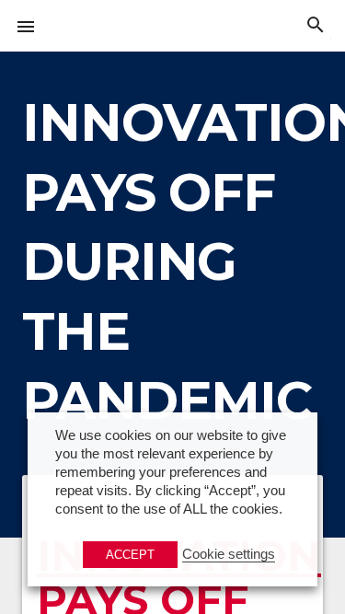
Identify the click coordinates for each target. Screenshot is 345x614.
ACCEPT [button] (130, 555)
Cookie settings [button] (228, 554)
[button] (26, 26)
